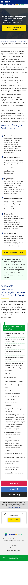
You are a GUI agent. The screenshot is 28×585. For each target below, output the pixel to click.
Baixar (13, 483)
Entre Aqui (14, 520)
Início (2, 41)
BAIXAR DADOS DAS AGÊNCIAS (14, 28)
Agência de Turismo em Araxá (18, 41)
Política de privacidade (14, 550)
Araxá (6, 41)
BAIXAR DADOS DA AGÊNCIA (14, 253)
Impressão (13, 495)
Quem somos (14, 548)
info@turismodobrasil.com (14, 507)
